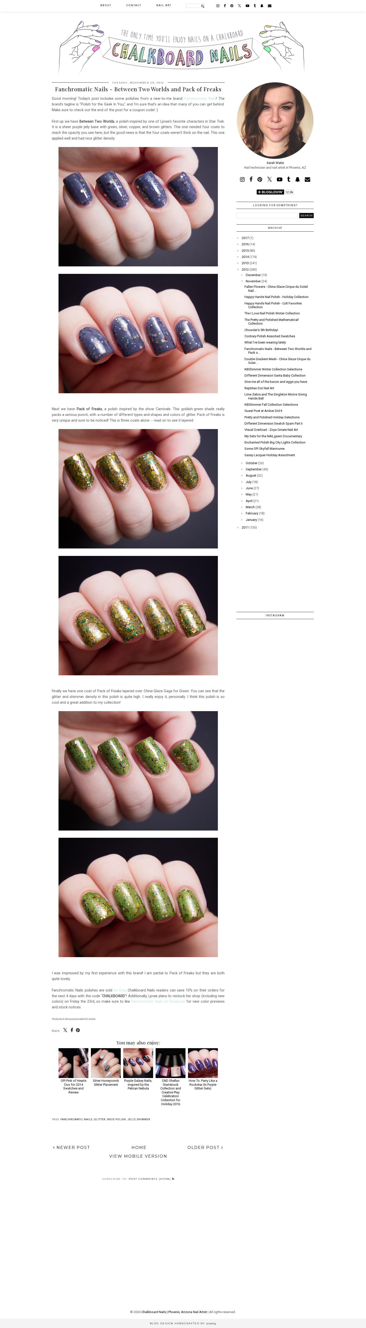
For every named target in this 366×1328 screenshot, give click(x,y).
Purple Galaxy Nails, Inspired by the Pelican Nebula (138, 1084)
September (254, 469)
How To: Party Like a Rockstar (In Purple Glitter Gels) (203, 1084)
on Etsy (119, 990)
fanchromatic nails (76, 1119)
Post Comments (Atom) (150, 1178)
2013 (245, 263)
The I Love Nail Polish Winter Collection (272, 313)
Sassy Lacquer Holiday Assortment (269, 455)
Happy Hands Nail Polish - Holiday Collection (276, 297)
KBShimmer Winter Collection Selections (273, 369)
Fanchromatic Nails (200, 98)
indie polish (116, 1119)
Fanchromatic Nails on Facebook (158, 1001)
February (252, 513)
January (251, 520)
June (249, 488)
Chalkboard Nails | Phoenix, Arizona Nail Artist (174, 1312)
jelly (131, 1119)
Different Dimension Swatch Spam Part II (273, 423)
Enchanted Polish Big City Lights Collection (274, 442)
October (251, 463)
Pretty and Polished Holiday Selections (272, 417)
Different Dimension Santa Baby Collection (274, 375)
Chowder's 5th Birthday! (261, 330)
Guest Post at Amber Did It (263, 411)
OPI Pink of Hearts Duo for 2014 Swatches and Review (73, 1086)
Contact (133, 5)
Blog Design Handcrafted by (183, 1323)
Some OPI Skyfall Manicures (264, 448)
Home (139, 1147)
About (105, 5)
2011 (245, 527)
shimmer (143, 1119)
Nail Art (163, 5)
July (248, 482)
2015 (245, 250)
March (250, 507)
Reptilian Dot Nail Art (259, 388)
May (249, 494)
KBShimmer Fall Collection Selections (271, 404)
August (251, 475)
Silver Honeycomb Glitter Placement (106, 1082)
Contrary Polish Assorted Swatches (269, 336)
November (253, 281)
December (253, 275)
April (249, 501)
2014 (245, 257)
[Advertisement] (275, 567)
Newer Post (72, 1147)
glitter (99, 1119)
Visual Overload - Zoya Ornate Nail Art (271, 430)
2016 (245, 244)
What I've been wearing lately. (265, 342)
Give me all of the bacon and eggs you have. (276, 382)
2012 (245, 269)
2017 (245, 238)
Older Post (204, 1147)
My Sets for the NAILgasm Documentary (273, 436)
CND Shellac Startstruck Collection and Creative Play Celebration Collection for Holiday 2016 (170, 1092)
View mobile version (138, 1156)
